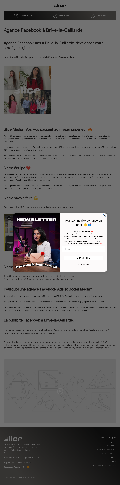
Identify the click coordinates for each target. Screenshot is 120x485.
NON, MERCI (83, 265)
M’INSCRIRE (83, 258)
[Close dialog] (104, 215)
